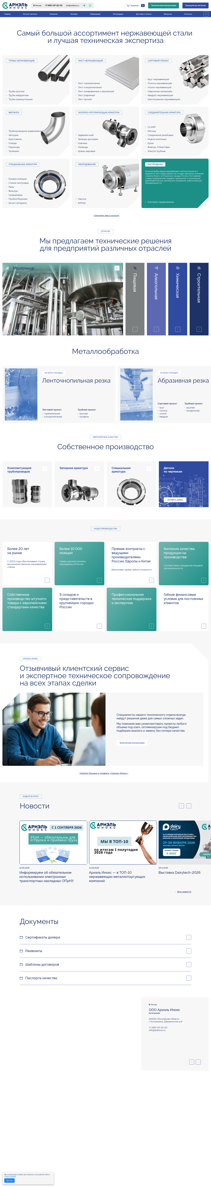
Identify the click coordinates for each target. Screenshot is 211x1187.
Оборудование (87, 164)
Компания (54, 14)
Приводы (83, 147)
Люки (11, 187)
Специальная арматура (23, 164)
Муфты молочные (157, 139)
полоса (163, 410)
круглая (83, 413)
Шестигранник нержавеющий (164, 99)
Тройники (14, 151)
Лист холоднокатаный (90, 87)
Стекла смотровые (19, 183)
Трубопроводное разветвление (26, 131)
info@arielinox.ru (72, 5)
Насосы (82, 199)
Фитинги (14, 112)
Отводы (13, 143)
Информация (95, 14)
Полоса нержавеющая (160, 83)
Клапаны (82, 143)
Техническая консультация (163, 5)
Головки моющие (18, 178)
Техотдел (74, 14)
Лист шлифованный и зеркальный (96, 91)
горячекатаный (52, 413)
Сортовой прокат (158, 60)
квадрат (163, 416)
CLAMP (152, 127)
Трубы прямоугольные (21, 99)
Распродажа (118, 14)
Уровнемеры (15, 195)
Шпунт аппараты (18, 203)
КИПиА (82, 203)
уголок (163, 413)
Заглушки (13, 135)
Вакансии (168, 14)
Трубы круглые (17, 91)
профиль (84, 416)
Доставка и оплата (143, 14)
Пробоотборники (18, 199)
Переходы (14, 147)
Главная (7, 14)
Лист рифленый (86, 95)
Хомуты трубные (157, 151)
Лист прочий (85, 99)
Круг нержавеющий (158, 79)
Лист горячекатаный (89, 83)
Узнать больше (10, 1176)
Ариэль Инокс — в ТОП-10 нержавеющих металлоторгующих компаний (117, 877)
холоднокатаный (53, 416)
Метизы (152, 131)
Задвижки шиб (86, 135)
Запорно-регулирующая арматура (98, 112)
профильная (192, 410)
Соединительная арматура (164, 112)
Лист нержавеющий (90, 60)
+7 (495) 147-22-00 (53, 5)
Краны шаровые (86, 151)
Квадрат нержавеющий (160, 95)
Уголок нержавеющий (159, 87)
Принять (9, 1180)
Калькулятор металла (195, 5)
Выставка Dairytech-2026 (179, 873)
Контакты (188, 14)
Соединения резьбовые (160, 135)
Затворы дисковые (88, 139)
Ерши (151, 143)
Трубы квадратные (19, 95)
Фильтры (13, 191)
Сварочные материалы (160, 91)
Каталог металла (30, 14)
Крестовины (15, 139)
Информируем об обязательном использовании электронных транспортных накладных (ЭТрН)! (46, 877)
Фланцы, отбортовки (159, 147)
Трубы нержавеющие (22, 60)
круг (161, 407)
